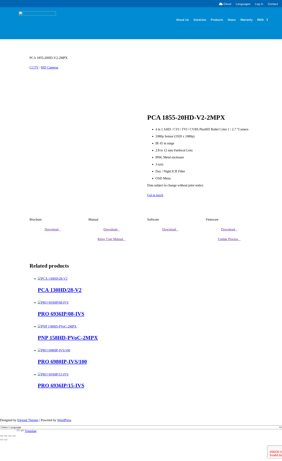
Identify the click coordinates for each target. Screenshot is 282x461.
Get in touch (155, 195)
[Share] (10, 435)
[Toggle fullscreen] (5, 435)
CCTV (34, 67)
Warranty (246, 19)
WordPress (64, 420)
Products (217, 19)
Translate (31, 431)
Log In (259, 4)
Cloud (227, 4)
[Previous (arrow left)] (1, 439)
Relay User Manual (110, 239)
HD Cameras (49, 67)
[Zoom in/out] (1, 435)
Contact (273, 4)
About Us (182, 19)
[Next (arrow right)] (5, 439)
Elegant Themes (27, 420)
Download (51, 229)
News (232, 19)
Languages (243, 4)
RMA (260, 19)
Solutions (199, 19)
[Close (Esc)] (14, 435)
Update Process (228, 239)
